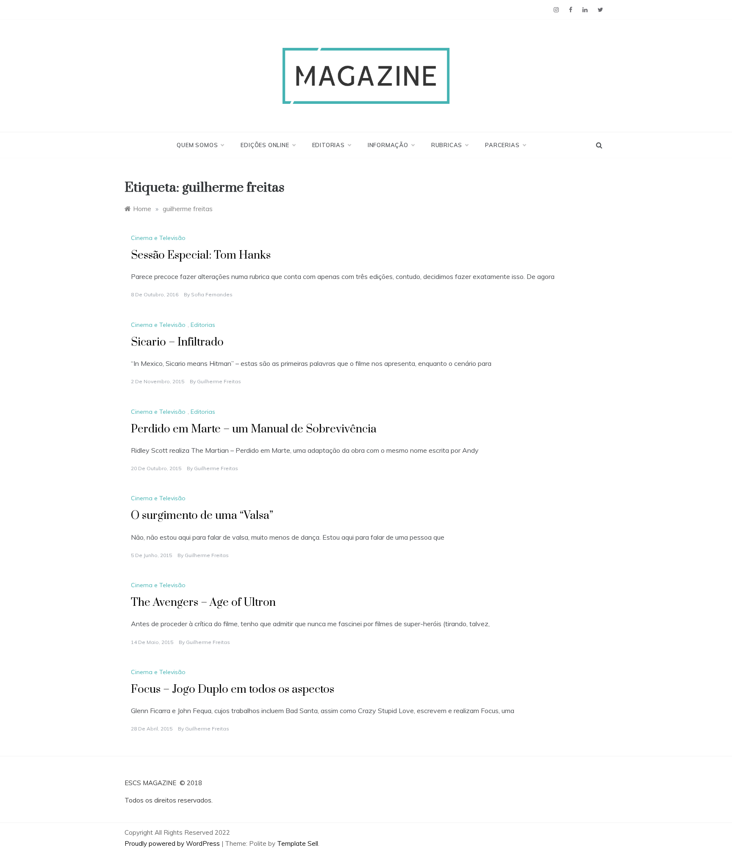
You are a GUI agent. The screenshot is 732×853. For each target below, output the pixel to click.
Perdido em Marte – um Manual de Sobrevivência (254, 429)
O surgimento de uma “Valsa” (202, 516)
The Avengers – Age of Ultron (203, 603)
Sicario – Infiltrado (177, 342)
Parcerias (502, 145)
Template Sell (297, 843)
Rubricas (446, 145)
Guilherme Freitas (219, 381)
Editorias (328, 145)
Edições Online (265, 145)
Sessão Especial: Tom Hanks (201, 255)
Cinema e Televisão (158, 238)
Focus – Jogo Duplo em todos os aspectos (232, 690)
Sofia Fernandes (212, 294)
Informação (388, 145)
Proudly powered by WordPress (173, 843)
